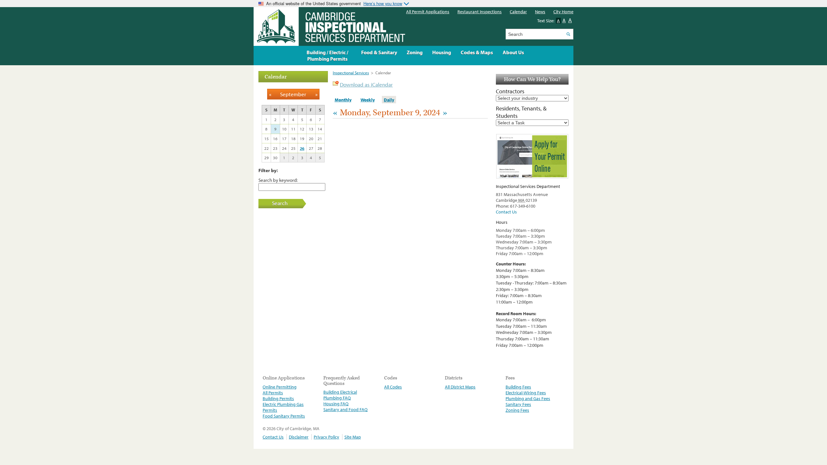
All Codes (393, 387)
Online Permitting (280, 387)
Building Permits (278, 398)
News (540, 12)
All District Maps (460, 387)
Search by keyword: (278, 180)
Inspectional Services (351, 72)
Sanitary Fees (518, 404)
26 (302, 148)
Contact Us (506, 212)
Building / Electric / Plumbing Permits (327, 55)
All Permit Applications (427, 12)
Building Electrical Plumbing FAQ (340, 395)
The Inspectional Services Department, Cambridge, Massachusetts (329, 26)
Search (280, 203)
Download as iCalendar (366, 84)
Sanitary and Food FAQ (345, 409)
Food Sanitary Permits (284, 416)
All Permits (273, 393)
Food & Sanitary (379, 52)
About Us (513, 52)
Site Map (352, 437)
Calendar (518, 12)
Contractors (510, 91)
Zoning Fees (517, 410)
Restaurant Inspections (479, 12)
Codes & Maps (477, 52)
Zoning (415, 52)
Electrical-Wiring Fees (526, 393)
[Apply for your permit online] (532, 156)
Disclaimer (299, 437)
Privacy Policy (326, 437)
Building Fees (518, 387)
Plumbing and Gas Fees (528, 398)
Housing (441, 52)
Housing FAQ (336, 404)
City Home (563, 12)
